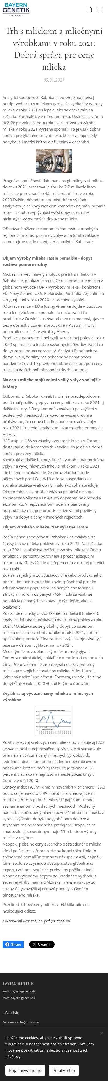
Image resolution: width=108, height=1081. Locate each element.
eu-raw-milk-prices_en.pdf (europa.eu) (37, 921)
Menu (100, 9)
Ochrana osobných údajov (21, 1022)
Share (16, 944)
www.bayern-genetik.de (19, 991)
